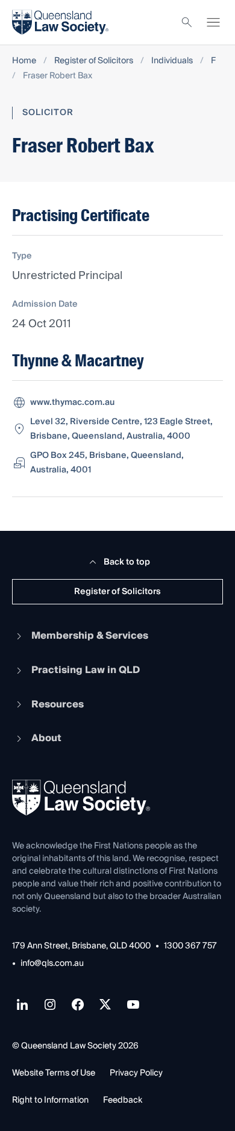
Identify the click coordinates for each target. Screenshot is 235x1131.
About (46, 738)
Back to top (127, 562)
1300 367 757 (190, 946)
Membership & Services (89, 635)
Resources (57, 704)
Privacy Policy (136, 1073)
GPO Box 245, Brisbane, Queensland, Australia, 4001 (107, 462)
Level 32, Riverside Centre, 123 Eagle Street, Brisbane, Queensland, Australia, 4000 (121, 429)
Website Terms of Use (53, 1073)
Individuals (172, 61)
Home (24, 61)
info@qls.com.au (52, 963)
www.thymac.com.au (72, 402)
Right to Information (50, 1100)
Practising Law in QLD (85, 670)
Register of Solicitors (93, 61)
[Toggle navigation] (213, 22)
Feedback (122, 1100)
